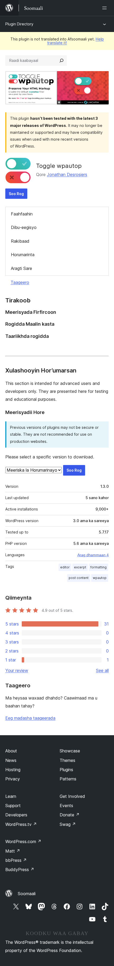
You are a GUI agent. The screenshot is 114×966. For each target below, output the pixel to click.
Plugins (66, 769)
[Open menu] (105, 8)
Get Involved (72, 796)
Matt (12, 851)
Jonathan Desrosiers (67, 174)
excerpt (80, 567)
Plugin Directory (19, 24)
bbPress (16, 860)
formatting (98, 567)
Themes (67, 760)
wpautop (100, 578)
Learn (10, 796)
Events (66, 805)
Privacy (12, 778)
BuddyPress (19, 869)
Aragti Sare (21, 268)
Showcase (70, 750)
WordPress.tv (21, 824)
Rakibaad (20, 241)
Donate (70, 814)
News (10, 760)
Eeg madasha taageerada (30, 718)
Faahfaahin (22, 214)
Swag (68, 824)
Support (13, 805)
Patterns (68, 778)
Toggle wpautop (59, 165)
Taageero (20, 282)
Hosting (12, 769)
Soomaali (27, 893)
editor (65, 567)
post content (79, 578)
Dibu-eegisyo (24, 227)
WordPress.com (23, 841)
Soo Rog (16, 193)
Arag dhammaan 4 (93, 555)
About (11, 750)
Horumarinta (22, 254)
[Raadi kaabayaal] (61, 60)
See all (102, 670)
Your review (16, 670)
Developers (16, 814)
